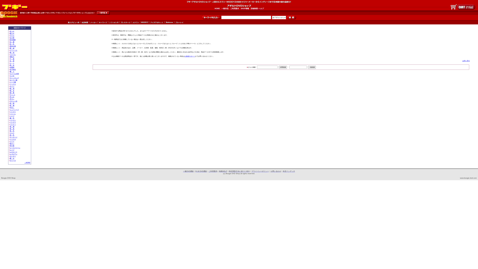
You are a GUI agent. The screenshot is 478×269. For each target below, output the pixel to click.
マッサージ (13, 137)
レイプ (12, 150)
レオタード (13, 152)
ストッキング (14, 78)
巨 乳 (12, 44)
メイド (12, 141)
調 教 (12, 93)
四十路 (12, 146)
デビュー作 (13, 101)
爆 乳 (12, 118)
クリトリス (13, 50)
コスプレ (13, 55)
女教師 (12, 67)
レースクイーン (15, 148)
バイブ (12, 116)
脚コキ (12, 33)
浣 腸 (12, 42)
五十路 (12, 38)
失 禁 (12, 61)
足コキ (12, 31)
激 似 (12, 52)
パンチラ (13, 122)
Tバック (12, 95)
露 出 (12, 158)
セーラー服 (13, 80)
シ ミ (12, 63)
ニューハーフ (14, 110)
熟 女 (12, 65)
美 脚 (12, 127)
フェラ (12, 133)
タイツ (12, 86)
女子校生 (13, 69)
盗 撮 (12, 105)
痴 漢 (12, 88)
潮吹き (12, 57)
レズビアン (13, 154)
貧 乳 (12, 135)
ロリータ (13, 160)
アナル (12, 35)
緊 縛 (12, 48)
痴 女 (12, 91)
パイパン (13, 114)
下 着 (12, 59)
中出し (12, 107)
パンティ (13, 124)
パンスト (13, 120)
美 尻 (12, 129)
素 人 (12, 71)
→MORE (27, 163)
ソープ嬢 (13, 82)
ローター (13, 156)
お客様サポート (190, 56)
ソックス (13, 84)
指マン (12, 143)
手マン (12, 99)
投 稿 (12, 103)
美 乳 (12, 131)
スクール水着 (14, 74)
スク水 (12, 76)
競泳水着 (13, 46)
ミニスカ (13, 139)
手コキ (12, 97)
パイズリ (13, 112)
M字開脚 (13, 40)
